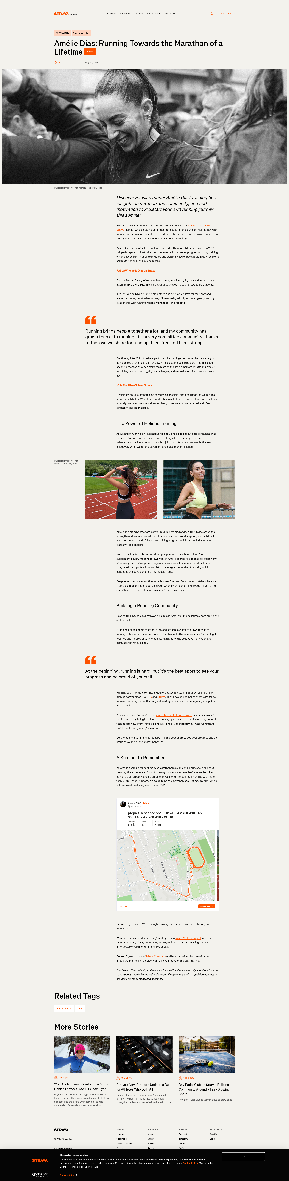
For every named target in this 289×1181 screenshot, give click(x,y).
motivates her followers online (174, 715)
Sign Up (213, 1134)
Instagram (183, 1139)
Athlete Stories (64, 1008)
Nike (208, 225)
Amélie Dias (194, 225)
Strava (120, 230)
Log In (212, 1139)
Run (80, 1008)
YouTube (182, 1148)
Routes (119, 1148)
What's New (170, 13)
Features (120, 1134)
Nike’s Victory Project (188, 938)
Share (90, 51)
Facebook (183, 1134)
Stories (151, 1143)
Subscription (121, 1139)
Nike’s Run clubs (156, 956)
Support (151, 1148)
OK (243, 1156)
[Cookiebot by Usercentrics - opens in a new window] (40, 1175)
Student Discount (124, 1143)
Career (151, 1139)
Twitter (182, 1143)
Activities (111, 13)
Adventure (125, 13)
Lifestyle (139, 13)
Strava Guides (153, 13)
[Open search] (212, 13)
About (150, 1134)
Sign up (230, 13)
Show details (67, 1175)
